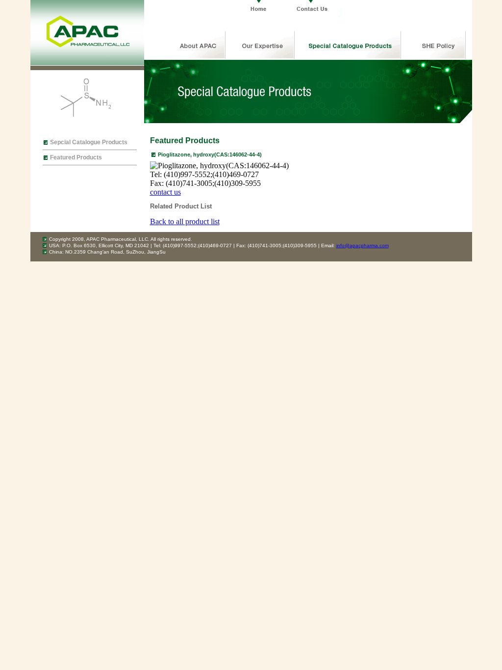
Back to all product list (185, 221)
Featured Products (76, 157)
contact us (165, 192)
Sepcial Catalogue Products (88, 142)
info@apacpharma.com (362, 245)
